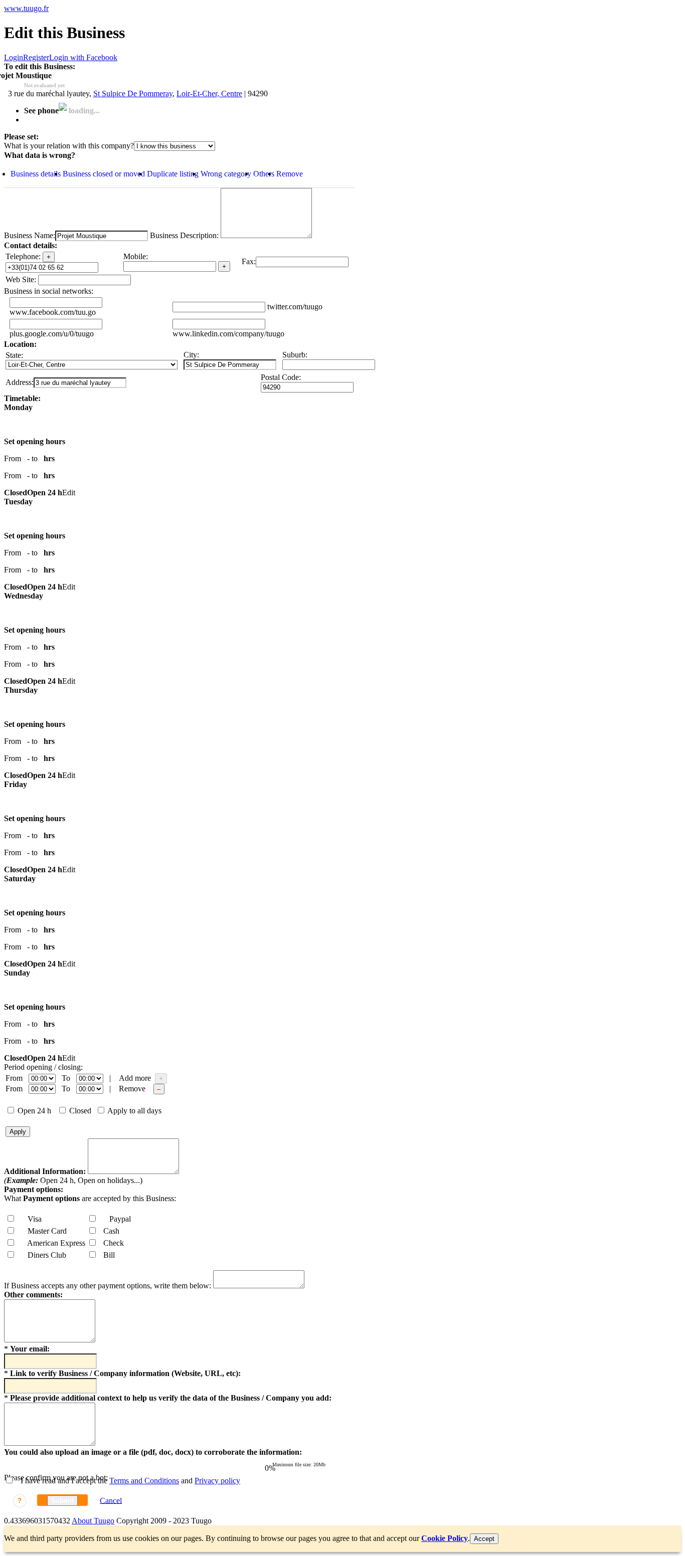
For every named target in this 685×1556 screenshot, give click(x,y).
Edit (68, 492)
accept (484, 1538)
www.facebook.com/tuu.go (53, 312)
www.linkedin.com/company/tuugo (228, 333)
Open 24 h (33, 1110)
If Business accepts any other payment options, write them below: (107, 1285)
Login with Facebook (83, 57)
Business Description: (183, 235)
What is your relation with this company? (69, 145)
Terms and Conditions (144, 1480)
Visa (32, 1219)
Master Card (44, 1231)
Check (110, 1243)
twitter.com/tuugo (294, 306)
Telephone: (23, 256)
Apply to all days (133, 1110)
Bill (106, 1255)
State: (14, 355)
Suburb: (294, 354)
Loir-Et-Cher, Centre (209, 93)
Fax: (249, 261)
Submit (62, 1500)
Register (36, 57)
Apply (18, 1131)
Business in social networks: (48, 291)
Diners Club (44, 1255)
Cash (108, 1231)
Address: (20, 382)
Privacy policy (217, 1480)
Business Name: (29, 235)
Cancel (111, 1500)
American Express (53, 1243)
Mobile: (135, 256)
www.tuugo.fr (26, 8)
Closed (79, 1110)
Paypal (117, 1219)
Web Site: (21, 279)
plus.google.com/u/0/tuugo (52, 333)
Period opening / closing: (43, 1067)
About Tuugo (93, 1520)
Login (13, 57)
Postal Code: (281, 377)
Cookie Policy (444, 1538)
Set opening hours (34, 441)
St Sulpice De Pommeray (133, 93)
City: (191, 354)
